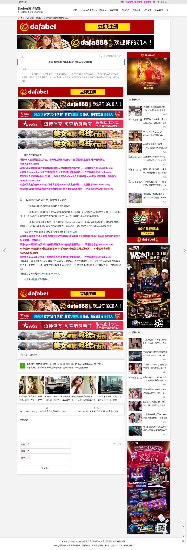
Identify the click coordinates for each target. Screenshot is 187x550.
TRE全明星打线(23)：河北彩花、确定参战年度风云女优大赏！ (154, 185)
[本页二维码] (183, 541)
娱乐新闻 (148, 10)
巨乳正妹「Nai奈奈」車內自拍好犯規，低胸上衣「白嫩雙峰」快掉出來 (155, 122)
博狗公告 (103, 10)
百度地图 (112, 541)
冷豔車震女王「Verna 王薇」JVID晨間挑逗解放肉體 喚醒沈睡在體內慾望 (155, 380)
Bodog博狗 (83, 364)
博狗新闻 (136, 10)
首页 (75, 10)
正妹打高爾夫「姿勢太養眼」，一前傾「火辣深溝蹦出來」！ (83, 399)
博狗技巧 (125, 10)
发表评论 (112, 56)
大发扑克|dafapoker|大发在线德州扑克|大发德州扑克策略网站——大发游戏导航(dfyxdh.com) (65, 172)
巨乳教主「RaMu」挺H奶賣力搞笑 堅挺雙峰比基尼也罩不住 (155, 367)
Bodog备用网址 (88, 10)
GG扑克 (156, 2)
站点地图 (104, 541)
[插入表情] (114, 444)
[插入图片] (120, 444)
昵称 (25, 444)
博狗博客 (35, 279)
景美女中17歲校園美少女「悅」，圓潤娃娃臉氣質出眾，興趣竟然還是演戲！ (154, 110)
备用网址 (164, 2)
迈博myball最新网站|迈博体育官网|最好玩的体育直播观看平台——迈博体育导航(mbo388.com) (66, 168)
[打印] (101, 56)
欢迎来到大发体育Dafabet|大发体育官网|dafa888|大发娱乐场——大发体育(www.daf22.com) (65, 184)
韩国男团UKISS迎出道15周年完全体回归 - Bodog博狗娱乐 (63, 367)
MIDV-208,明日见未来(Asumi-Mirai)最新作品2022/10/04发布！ (153, 135)
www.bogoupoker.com (48, 274)
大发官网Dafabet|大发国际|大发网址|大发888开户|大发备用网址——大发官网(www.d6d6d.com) (66, 189)
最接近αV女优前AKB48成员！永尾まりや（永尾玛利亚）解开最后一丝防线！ (154, 160)
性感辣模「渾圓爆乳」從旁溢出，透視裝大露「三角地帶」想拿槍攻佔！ (30, 399)
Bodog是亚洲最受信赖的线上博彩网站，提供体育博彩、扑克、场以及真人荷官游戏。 (93, 545)
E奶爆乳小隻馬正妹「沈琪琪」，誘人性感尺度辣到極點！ (154, 405)
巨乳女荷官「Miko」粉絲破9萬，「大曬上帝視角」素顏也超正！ (155, 343)
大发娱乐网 (70, 232)
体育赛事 (159, 10)
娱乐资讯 (30, 18)
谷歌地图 (121, 541)
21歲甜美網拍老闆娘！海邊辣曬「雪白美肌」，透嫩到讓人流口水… (155, 417)
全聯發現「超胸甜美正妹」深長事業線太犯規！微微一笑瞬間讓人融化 (154, 197)
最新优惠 (114, 10)
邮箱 (25, 451)
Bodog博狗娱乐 (29, 8)
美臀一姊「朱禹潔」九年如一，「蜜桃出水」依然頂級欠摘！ (155, 172)
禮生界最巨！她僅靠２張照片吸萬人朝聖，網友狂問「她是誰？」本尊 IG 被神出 (155, 392)
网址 (23, 458)
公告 (122, 2)
